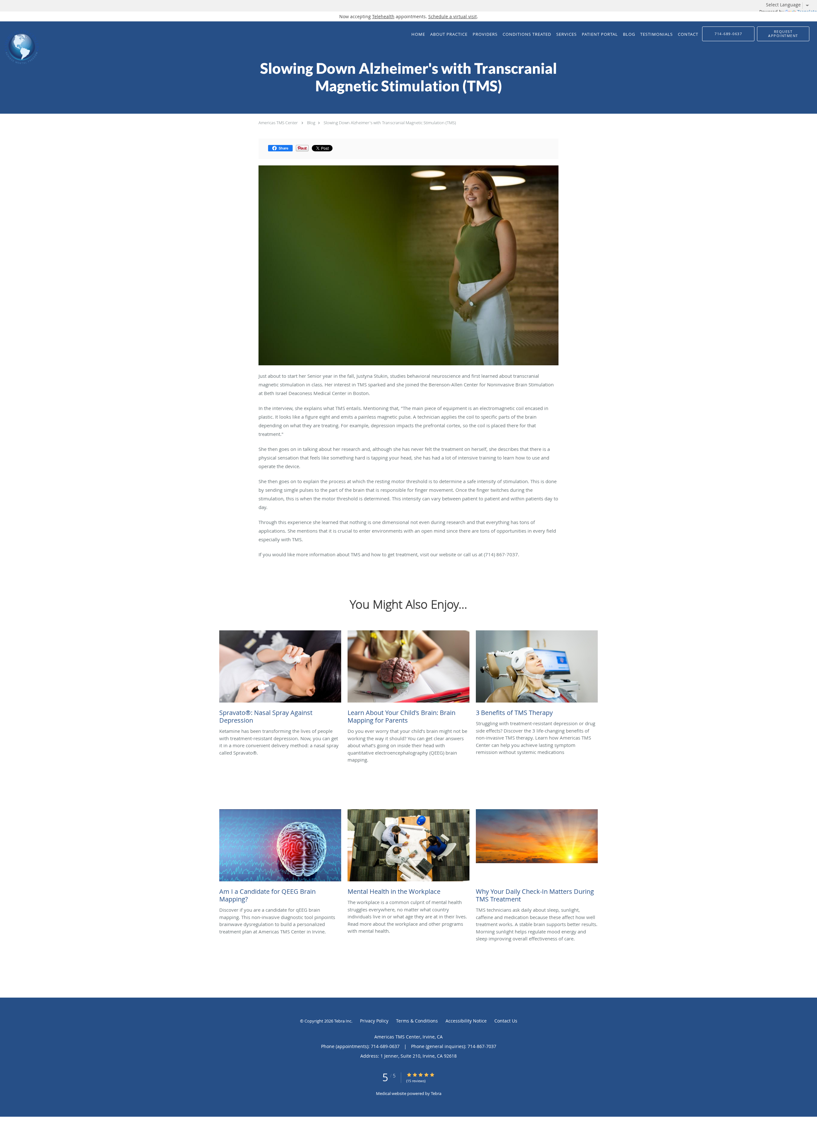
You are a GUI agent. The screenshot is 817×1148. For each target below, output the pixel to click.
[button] (783, 34)
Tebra (436, 1093)
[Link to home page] (20, 46)
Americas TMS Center (278, 122)
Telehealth (383, 16)
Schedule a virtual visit (452, 16)
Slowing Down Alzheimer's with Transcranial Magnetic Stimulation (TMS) (390, 122)
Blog (311, 122)
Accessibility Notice (466, 1021)
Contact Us (505, 1021)
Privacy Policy (374, 1021)
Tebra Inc (342, 1021)
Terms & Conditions (417, 1021)
